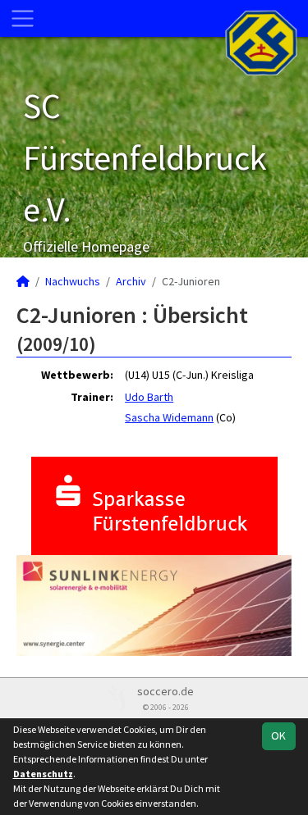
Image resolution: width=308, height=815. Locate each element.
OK (278, 735)
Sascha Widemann (169, 417)
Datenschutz (43, 773)
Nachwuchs (72, 281)
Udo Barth (149, 396)
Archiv (131, 281)
